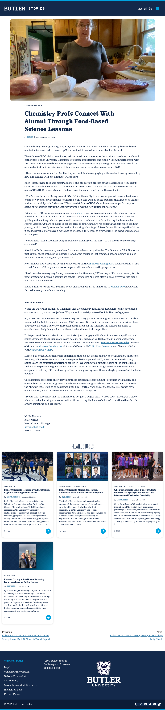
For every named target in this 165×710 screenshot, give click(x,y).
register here (118, 286)
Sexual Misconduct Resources (20, 685)
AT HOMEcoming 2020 (101, 263)
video (80, 213)
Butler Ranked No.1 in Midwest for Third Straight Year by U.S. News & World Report (26, 636)
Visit (145, 8)
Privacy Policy (12, 694)
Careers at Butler (13, 660)
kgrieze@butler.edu (34, 427)
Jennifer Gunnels (66, 497)
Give (150, 8)
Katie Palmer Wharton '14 (13, 497)
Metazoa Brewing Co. (50, 346)
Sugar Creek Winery (41, 349)
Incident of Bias (13, 689)
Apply (140, 8)
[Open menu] (157, 8)
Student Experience (33, 105)
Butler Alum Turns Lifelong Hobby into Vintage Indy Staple (136, 636)
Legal (7, 667)
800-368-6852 (52, 667)
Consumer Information (17, 671)
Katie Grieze (30, 137)
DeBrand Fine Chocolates (115, 342)
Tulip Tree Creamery (100, 346)
